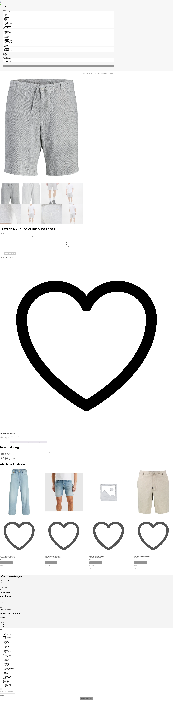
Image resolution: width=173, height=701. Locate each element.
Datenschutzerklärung (5, 609)
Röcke (6, 19)
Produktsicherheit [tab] (30, 442)
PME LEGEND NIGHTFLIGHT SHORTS (53, 557)
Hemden (7, 33)
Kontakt (2, 602)
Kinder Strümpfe (9, 50)
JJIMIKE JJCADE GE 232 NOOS (96, 557)
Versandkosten (11, 257)
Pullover (7, 20)
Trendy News (6, 56)
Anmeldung (3, 617)
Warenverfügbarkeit (5, 580)
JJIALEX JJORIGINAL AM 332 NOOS (7, 557)
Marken (4, 53)
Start (84, 73)
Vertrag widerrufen (86, 698)
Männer (4, 28)
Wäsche (7, 27)
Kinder (4, 46)
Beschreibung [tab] (5, 442)
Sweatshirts (8, 26)
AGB (1, 607)
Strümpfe (7, 24)
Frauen (4, 10)
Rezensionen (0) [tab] (41, 442)
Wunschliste (8, 59)
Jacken (7, 17)
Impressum (2, 604)
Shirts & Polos (8, 40)
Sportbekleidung (9, 42)
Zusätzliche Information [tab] (17, 442)
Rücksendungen (4, 589)
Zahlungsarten (3, 587)
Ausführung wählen (6, 562)
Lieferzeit (2, 582)
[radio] (120, 238)
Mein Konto (5, 57)
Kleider (7, 18)
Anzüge (7, 31)
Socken (7, 41)
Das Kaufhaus (3, 600)
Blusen (7, 14)
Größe (32, 237)
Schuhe (7, 22)
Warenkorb (8, 61)
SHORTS (136, 557)
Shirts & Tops (8, 23)
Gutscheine (5, 7)
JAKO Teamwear (7, 9)
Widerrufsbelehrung (5, 592)
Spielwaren (5, 54)
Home (4, 6)
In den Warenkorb (10, 253)
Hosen (7, 15)
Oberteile (7, 51)
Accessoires (8, 11)
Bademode (8, 13)
